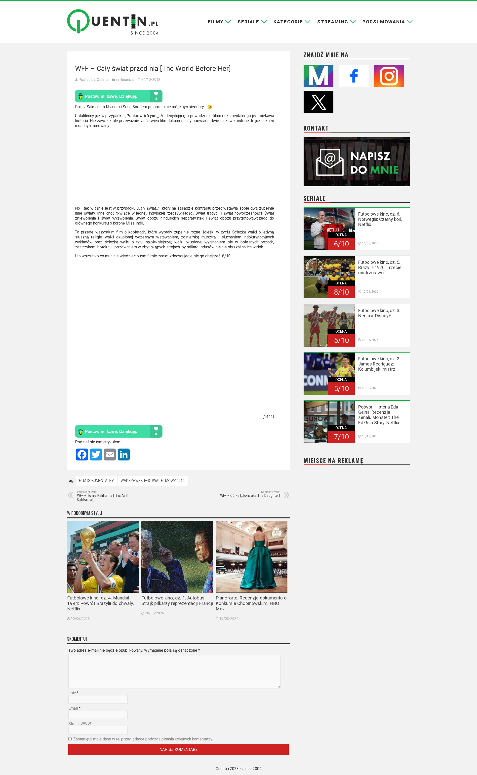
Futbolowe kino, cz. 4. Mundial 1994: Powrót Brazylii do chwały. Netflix (100, 603)
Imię (72, 692)
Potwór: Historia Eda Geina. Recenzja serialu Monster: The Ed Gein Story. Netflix (378, 414)
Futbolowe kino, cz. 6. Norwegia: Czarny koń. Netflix (380, 219)
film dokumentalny (96, 481)
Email (73, 708)
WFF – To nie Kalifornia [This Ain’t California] (102, 495)
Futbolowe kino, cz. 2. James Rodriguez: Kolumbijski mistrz (379, 364)
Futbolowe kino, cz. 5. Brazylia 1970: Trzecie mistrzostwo (379, 267)
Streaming (332, 22)
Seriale (248, 22)
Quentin (103, 79)
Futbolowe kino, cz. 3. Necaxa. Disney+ (379, 313)
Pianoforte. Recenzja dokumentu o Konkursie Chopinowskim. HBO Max (251, 603)
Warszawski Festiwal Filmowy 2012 (153, 481)
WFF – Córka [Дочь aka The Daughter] (250, 494)
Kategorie (288, 22)
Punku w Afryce (141, 115)
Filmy (216, 22)
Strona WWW (79, 723)
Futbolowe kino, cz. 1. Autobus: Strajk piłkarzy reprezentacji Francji (177, 600)
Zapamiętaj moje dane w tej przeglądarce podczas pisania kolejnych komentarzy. (143, 739)
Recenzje (127, 79)
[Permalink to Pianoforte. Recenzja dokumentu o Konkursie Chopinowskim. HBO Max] (251, 557)
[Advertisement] (174, 169)
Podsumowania (383, 22)
